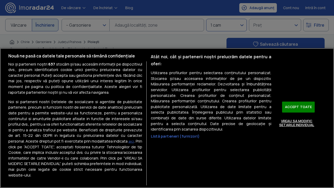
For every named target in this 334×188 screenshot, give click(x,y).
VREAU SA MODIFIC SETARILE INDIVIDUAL (296, 123)
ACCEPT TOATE (298, 106)
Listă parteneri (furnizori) (175, 136)
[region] (167, 118)
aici (131, 141)
